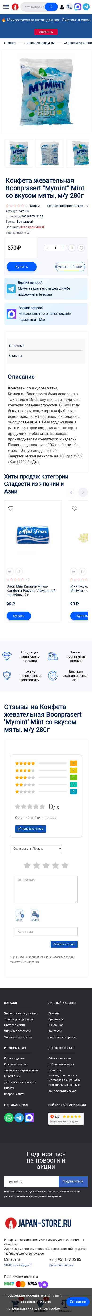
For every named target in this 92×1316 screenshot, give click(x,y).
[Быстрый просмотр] (10, 571)
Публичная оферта (61, 1064)
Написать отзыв (32, 828)
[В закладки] (81, 247)
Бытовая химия (14, 1025)
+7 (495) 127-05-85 (65, 1259)
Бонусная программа (62, 1037)
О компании (12, 1076)
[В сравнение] (71, 247)
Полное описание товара (65, 205)
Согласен (78, 1301)
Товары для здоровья (19, 1019)
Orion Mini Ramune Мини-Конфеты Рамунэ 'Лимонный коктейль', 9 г (32, 590)
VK (6, 1265)
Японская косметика (18, 1037)
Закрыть (46, 32)
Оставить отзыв (64, 944)
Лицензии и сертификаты (21, 1070)
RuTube (14, 1265)
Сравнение (55, 1019)
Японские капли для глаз (21, 1013)
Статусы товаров (16, 1064)
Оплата (9, 1088)
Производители (14, 1058)
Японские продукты (17, 1031)
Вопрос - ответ (14, 1094)
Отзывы (15, 356)
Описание (16, 346)
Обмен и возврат (59, 1058)
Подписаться (73, 1181)
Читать (34, 205)
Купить (21, 267)
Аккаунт (53, 1013)
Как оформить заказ (62, 1091)
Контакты (55, 1031)
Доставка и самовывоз (20, 1082)
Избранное (55, 1025)
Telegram (26, 1265)
